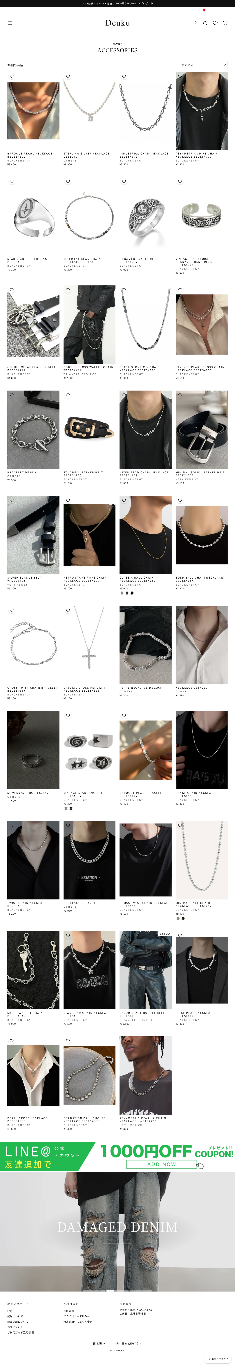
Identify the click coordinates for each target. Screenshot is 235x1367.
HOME (116, 43)
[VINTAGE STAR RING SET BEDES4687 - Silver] (66, 808)
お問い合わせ (15, 1327)
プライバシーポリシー (77, 1316)
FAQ (9, 1311)
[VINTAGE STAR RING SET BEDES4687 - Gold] (71, 808)
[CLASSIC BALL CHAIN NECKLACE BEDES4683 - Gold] (127, 593)
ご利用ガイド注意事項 (20, 1332)
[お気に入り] (215, 23)
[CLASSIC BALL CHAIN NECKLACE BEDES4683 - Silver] (122, 593)
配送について (15, 1316)
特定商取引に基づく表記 (78, 1321)
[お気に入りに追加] (11, 76)
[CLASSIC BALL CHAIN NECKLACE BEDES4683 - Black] (132, 593)
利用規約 (69, 1311)
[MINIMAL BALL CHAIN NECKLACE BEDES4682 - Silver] (178, 918)
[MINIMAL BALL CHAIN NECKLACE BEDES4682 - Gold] (183, 918)
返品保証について (17, 1321)
